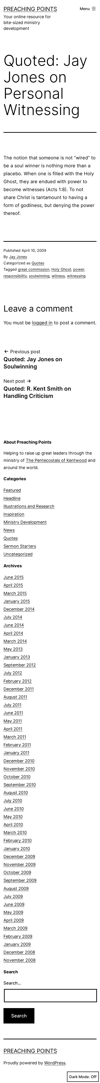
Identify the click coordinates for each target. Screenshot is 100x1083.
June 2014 (13, 625)
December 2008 (19, 952)
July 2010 (12, 800)
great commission (33, 269)
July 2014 (12, 617)
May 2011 (12, 720)
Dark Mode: (79, 1076)
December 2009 (19, 856)
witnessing (76, 275)
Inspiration (13, 514)
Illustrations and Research (28, 506)
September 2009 (20, 880)
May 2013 (13, 649)
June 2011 (13, 712)
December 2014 (19, 609)
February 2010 (17, 840)
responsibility (15, 275)
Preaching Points (30, 9)
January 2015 (16, 601)
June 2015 (13, 577)
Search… (12, 983)
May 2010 (13, 816)
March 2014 (15, 641)
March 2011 (14, 736)
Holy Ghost (61, 269)
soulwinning (39, 275)
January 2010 (16, 848)
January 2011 (16, 752)
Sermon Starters (19, 546)
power (78, 269)
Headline (11, 498)
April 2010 (13, 824)
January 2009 (17, 944)
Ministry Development (25, 522)
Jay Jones (18, 256)
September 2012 (19, 664)
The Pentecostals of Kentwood (56, 460)
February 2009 (17, 936)
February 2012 (17, 681)
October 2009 (17, 872)
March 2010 (15, 832)
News (9, 530)
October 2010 (16, 776)
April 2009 (13, 920)
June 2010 (13, 808)
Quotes (38, 263)
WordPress (54, 1062)
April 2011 (12, 728)
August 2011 (15, 696)
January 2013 (16, 657)
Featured (12, 490)
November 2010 (19, 768)
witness (58, 275)
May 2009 (13, 912)
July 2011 (12, 704)
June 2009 (13, 904)
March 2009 (15, 928)
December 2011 (18, 689)
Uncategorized (18, 554)
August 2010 (15, 792)
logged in (42, 323)
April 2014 (13, 633)
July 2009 (13, 896)
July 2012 (12, 672)
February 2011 (17, 744)
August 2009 (16, 888)
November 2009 (19, 864)
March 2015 (15, 593)
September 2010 (19, 784)
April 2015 (13, 585)
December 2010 (18, 760)
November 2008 (19, 960)
